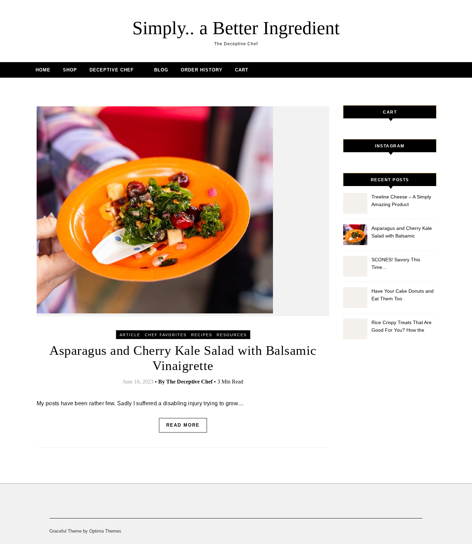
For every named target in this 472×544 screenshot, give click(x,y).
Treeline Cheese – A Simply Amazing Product (401, 200)
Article (130, 335)
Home (43, 69)
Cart (241, 69)
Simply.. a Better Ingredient (236, 28)
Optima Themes (105, 531)
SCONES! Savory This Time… (395, 263)
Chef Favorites (166, 335)
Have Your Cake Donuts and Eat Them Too (402, 294)
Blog (161, 69)
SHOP (70, 69)
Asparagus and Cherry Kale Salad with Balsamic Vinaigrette (401, 232)
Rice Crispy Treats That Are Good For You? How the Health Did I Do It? (401, 327)
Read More (183, 425)
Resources (232, 335)
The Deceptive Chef (189, 382)
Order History (202, 69)
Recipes (201, 335)
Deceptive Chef (111, 69)
